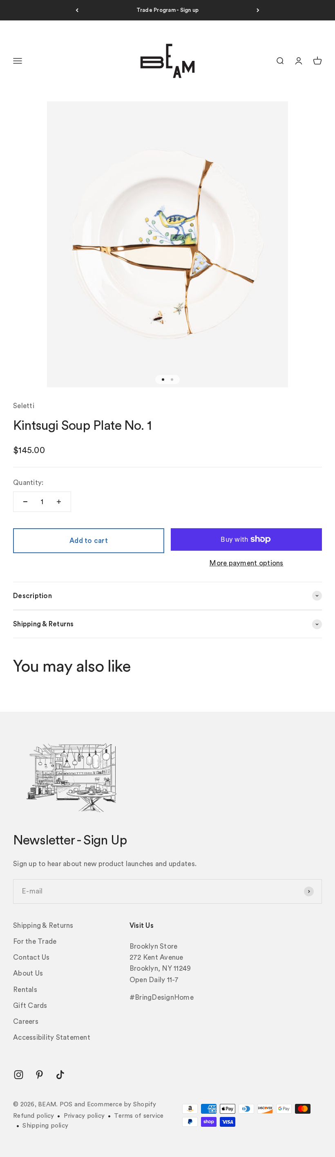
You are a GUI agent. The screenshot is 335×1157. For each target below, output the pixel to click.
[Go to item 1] (163, 379)
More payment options (246, 563)
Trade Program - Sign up (167, 10)
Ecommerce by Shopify (121, 1104)
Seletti (23, 405)
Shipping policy (45, 1126)
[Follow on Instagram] (18, 1074)
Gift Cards (30, 1005)
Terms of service (138, 1116)
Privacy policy (84, 1116)
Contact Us (31, 957)
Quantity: (28, 482)
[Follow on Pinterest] (39, 1074)
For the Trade (34, 941)
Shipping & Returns (43, 925)
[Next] (258, 10)
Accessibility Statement (51, 1037)
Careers (25, 1021)
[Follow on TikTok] (60, 1074)
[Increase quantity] (59, 501)
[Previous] (77, 10)
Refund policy (33, 1116)
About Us (28, 973)
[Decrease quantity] (25, 501)
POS (66, 1104)
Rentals (25, 989)
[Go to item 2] (172, 379)
